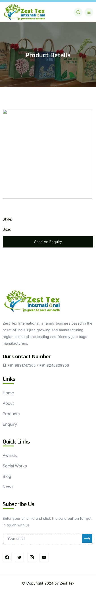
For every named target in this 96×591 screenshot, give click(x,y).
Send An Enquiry (48, 241)
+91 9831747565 (22, 365)
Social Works (15, 466)
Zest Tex (67, 583)
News (8, 487)
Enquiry (10, 424)
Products (11, 413)
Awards (10, 455)
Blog (7, 476)
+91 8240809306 (54, 365)
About (8, 403)
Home (8, 393)
